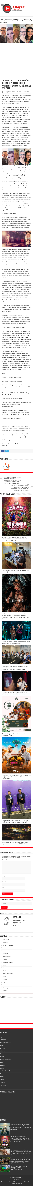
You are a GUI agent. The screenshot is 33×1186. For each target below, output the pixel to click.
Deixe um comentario (24, 91)
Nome (4, 876)
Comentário (5, 860)
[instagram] (18, 1180)
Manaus (5, 968)
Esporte (5, 959)
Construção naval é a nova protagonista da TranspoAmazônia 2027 (18, 1167)
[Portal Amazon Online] (16, 8)
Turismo (5, 990)
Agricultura (6, 939)
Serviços (5, 985)
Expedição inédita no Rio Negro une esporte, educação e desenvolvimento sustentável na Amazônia (20, 1126)
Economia (5, 951)
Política (5, 979)
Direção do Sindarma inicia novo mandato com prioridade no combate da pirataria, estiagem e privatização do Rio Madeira (20, 487)
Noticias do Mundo (8, 973)
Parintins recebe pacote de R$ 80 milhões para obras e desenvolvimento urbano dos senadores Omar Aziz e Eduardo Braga (15, 667)
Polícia (4, 976)
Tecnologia (6, 988)
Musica (5, 970)
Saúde (4, 982)
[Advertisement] (16, 62)
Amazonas (5, 942)
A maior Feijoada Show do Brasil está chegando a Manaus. (13, 734)
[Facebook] (14, 1180)
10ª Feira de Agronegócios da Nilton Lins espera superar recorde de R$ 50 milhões (15, 843)
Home (1, 19)
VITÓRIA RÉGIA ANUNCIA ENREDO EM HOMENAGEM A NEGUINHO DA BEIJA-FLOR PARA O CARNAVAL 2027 (16, 539)
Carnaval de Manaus (8, 945)
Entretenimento (9, 19)
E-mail (4, 882)
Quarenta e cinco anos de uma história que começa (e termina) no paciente (15, 571)
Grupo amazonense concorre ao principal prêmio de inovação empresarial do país (15, 821)
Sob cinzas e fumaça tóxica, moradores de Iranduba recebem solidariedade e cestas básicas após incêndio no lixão (20, 1160)
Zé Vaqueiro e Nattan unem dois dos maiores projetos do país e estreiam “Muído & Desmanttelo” (16, 776)
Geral (4, 965)
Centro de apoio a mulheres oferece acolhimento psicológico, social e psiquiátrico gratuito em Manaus (20, 1152)
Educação (5, 953)
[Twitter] (16, 1180)
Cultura (13, 91)
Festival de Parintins (8, 962)
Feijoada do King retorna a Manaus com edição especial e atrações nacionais (14, 693)
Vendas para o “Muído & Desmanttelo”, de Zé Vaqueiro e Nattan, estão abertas (16, 642)
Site (3, 887)
